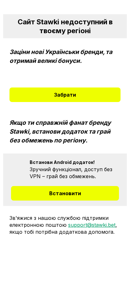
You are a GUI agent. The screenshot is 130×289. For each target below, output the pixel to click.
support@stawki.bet (91, 225)
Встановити (65, 193)
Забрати (65, 95)
